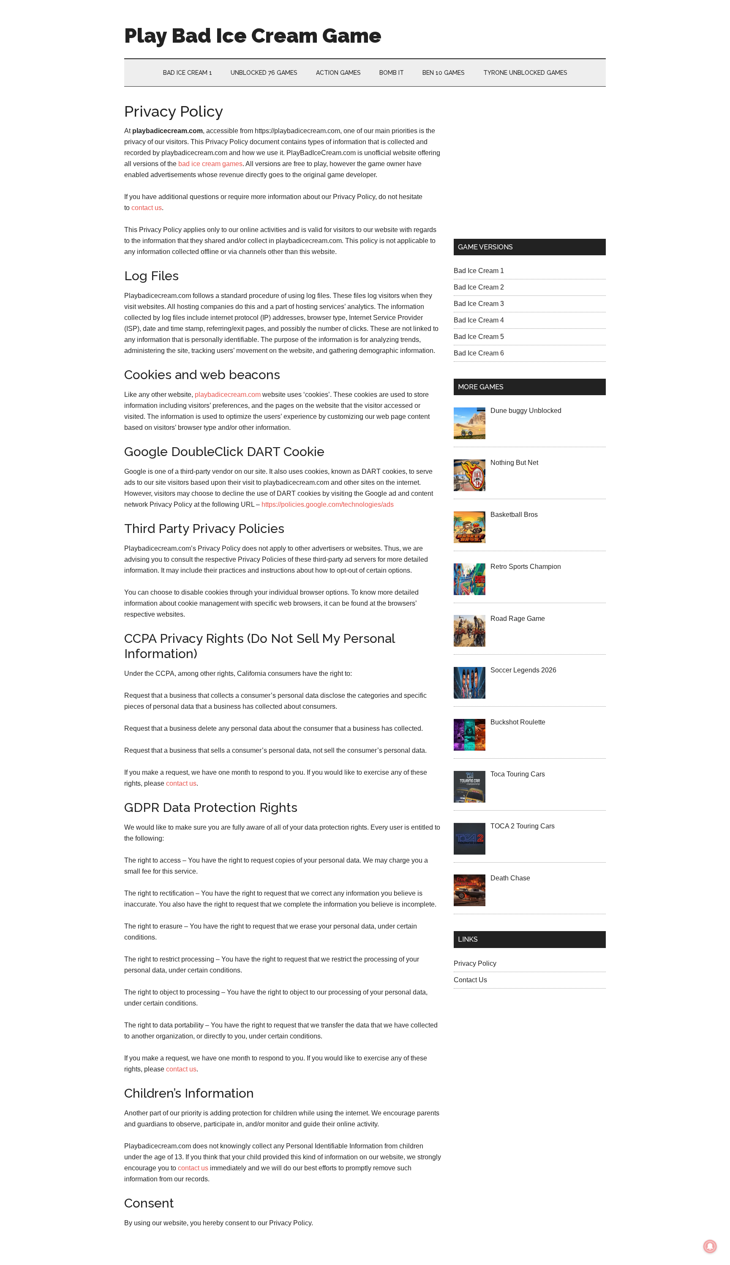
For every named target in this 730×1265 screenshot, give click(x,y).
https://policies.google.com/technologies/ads (327, 504)
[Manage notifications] (710, 1246)
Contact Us (470, 980)
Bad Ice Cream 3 (479, 303)
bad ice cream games (210, 163)
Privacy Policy (475, 963)
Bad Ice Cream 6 (479, 353)
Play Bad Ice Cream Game (252, 35)
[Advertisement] (530, 163)
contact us (146, 207)
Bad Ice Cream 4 (479, 320)
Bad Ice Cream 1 (479, 270)
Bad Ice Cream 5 (479, 336)
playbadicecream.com (228, 394)
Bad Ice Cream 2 (479, 287)
